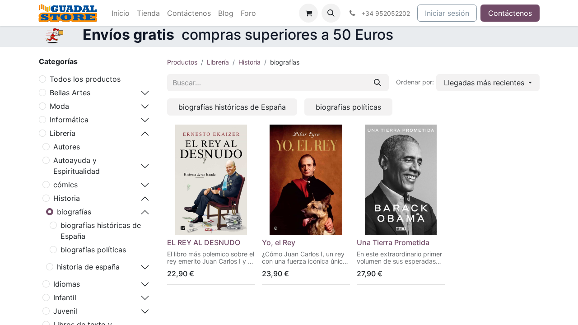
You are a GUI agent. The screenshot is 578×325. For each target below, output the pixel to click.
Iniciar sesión (447, 13)
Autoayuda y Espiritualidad (76, 166)
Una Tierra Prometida (393, 242)
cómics (65, 184)
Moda (59, 106)
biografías (74, 211)
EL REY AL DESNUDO (203, 242)
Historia (66, 198)
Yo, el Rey (278, 242)
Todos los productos (85, 79)
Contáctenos (510, 13)
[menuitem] (120, 13)
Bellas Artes (70, 92)
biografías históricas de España (101, 231)
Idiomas (66, 283)
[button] (331, 13)
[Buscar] (377, 82)
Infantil (64, 297)
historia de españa (88, 266)
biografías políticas (93, 249)
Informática (69, 119)
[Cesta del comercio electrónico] (308, 13)
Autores (66, 146)
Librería (62, 133)
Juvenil (65, 311)
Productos (182, 62)
